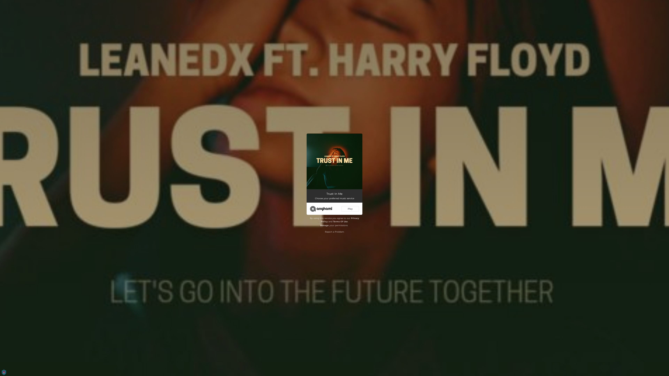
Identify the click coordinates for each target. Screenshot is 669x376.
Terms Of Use (340, 221)
